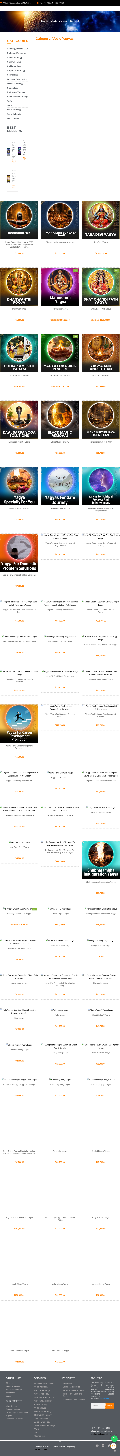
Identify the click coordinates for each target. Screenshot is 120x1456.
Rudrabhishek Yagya (101, 1151)
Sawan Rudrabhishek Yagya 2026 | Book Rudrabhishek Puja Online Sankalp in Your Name (19, 244)
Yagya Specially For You (19, 508)
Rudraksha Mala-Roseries (74, 1400)
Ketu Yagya (19, 1018)
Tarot (36, 1432)
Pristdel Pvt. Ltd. (41, 1450)
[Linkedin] (115, 1451)
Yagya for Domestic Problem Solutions (19, 575)
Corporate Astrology (43, 1401)
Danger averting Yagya (100, 945)
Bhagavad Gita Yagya (101, 1218)
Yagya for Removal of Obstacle (60, 815)
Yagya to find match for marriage (60, 676)
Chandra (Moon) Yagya (60, 1085)
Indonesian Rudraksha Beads (72, 1395)
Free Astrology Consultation (14, 176)
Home (45, 21)
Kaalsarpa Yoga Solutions (19, 442)
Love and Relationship (44, 1383)
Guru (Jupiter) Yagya (60, 1053)
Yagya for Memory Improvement (60, 610)
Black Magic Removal (60, 442)
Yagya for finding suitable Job (19, 781)
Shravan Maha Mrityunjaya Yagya (60, 242)
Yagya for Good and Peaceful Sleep (101, 781)
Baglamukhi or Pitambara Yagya (19, 1218)
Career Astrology (41, 1394)
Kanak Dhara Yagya (19, 1284)
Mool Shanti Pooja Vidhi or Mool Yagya (19, 641)
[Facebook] (103, 1445)
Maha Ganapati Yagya (60, 1351)
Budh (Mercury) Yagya (101, 1053)
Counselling (39, 1436)
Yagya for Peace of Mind (100, 812)
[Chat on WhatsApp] (114, 1438)
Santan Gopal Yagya (60, 914)
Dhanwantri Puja (19, 309)
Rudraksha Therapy (43, 1415)
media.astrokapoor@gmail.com (103, 1434)
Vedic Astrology (41, 1387)
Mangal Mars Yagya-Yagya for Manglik (19, 1085)
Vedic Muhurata (41, 1418)
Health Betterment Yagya (60, 945)
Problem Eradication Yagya (19, 949)
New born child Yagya (19, 847)
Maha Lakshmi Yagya (101, 1284)
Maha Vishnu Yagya (60, 1284)
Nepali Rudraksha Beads (73, 1390)
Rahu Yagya (60, 1015)
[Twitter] (109, 1445)
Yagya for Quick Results (60, 375)
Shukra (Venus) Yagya (19, 1050)
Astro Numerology (42, 1422)
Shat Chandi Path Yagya (101, 309)
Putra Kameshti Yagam (19, 375)
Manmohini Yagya (60, 309)
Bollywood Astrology (43, 1411)
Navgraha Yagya (60, 1151)
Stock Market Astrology (44, 1425)
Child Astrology (41, 1404)
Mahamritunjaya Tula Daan (101, 442)
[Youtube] (97, 1445)
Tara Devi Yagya (101, 242)
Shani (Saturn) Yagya (101, 1015)
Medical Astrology (42, 1390)
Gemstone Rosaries (71, 1387)
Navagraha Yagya (100, 983)
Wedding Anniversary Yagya (60, 641)
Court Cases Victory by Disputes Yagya (100, 644)
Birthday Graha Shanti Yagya (19, 914)
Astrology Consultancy (14, 146)
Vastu (36, 1429)
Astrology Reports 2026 (44, 1397)
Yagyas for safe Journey (60, 508)
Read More (104, 1398)
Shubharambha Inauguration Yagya (101, 882)
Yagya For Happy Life (60, 778)
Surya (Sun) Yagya (19, 983)
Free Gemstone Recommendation (25, 147)
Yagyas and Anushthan (101, 375)
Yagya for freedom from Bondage (19, 815)
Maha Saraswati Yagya (19, 1351)
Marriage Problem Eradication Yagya (101, 914)
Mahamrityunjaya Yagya (101, 1085)
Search (109, 1406)
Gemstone (67, 1383)
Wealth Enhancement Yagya (101, 679)
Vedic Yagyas (59, 21)
